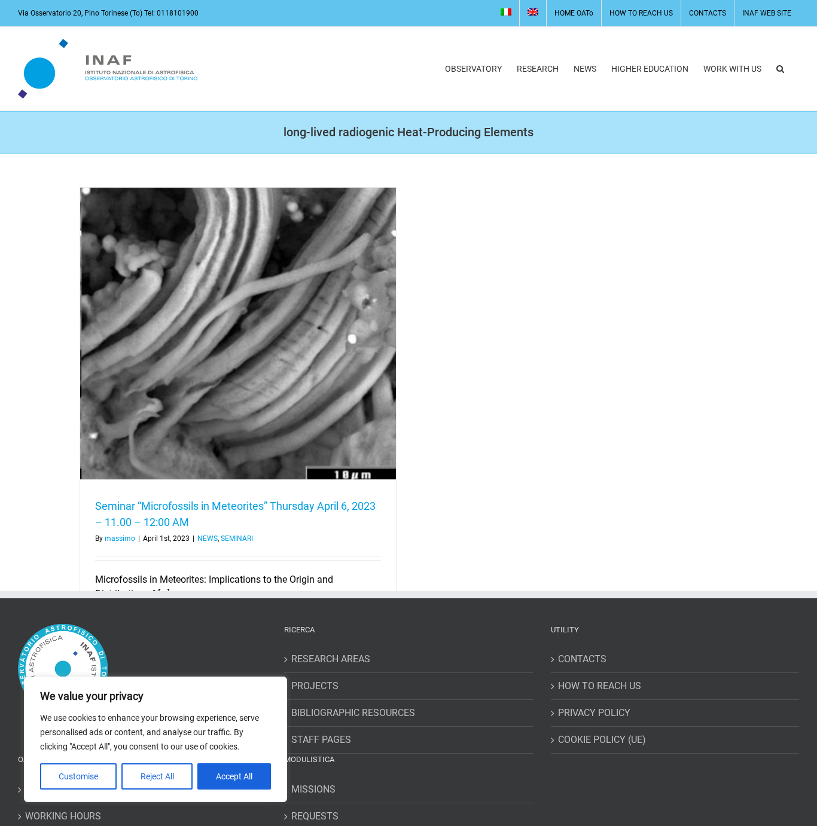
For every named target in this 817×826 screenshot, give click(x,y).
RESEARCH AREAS (330, 659)
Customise (78, 776)
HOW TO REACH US (599, 686)
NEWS (207, 538)
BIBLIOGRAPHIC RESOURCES (353, 712)
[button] (780, 69)
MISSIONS (313, 789)
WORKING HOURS (63, 816)
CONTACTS (582, 659)
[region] (155, 739)
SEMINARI (237, 538)
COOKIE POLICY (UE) (602, 739)
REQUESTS (315, 816)
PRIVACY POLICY (594, 712)
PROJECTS (315, 686)
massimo (120, 538)
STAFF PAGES (321, 739)
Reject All (157, 776)
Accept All (234, 776)
